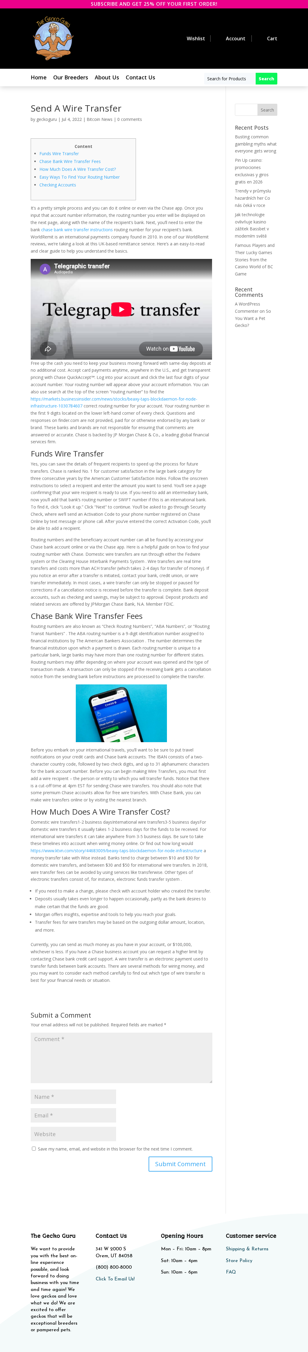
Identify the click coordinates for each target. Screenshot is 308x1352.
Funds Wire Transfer (59, 153)
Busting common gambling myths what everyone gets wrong (256, 144)
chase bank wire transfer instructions (77, 229)
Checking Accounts (57, 185)
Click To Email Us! (115, 1279)
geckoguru (46, 119)
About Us (107, 78)
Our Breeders (70, 78)
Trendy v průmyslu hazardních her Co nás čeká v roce (253, 198)
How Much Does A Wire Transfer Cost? (77, 169)
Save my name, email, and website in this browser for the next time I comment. (115, 1149)
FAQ (231, 1272)
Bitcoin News (99, 119)
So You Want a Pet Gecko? (253, 318)
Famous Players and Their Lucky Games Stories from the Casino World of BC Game (255, 259)
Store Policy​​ (239, 1260)
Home (39, 78)
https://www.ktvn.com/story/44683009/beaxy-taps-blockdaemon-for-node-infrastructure (116, 850)
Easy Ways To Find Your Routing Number (79, 177)
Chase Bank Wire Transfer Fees (70, 161)
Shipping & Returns (247, 1249)
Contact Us (140, 78)
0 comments (129, 119)
